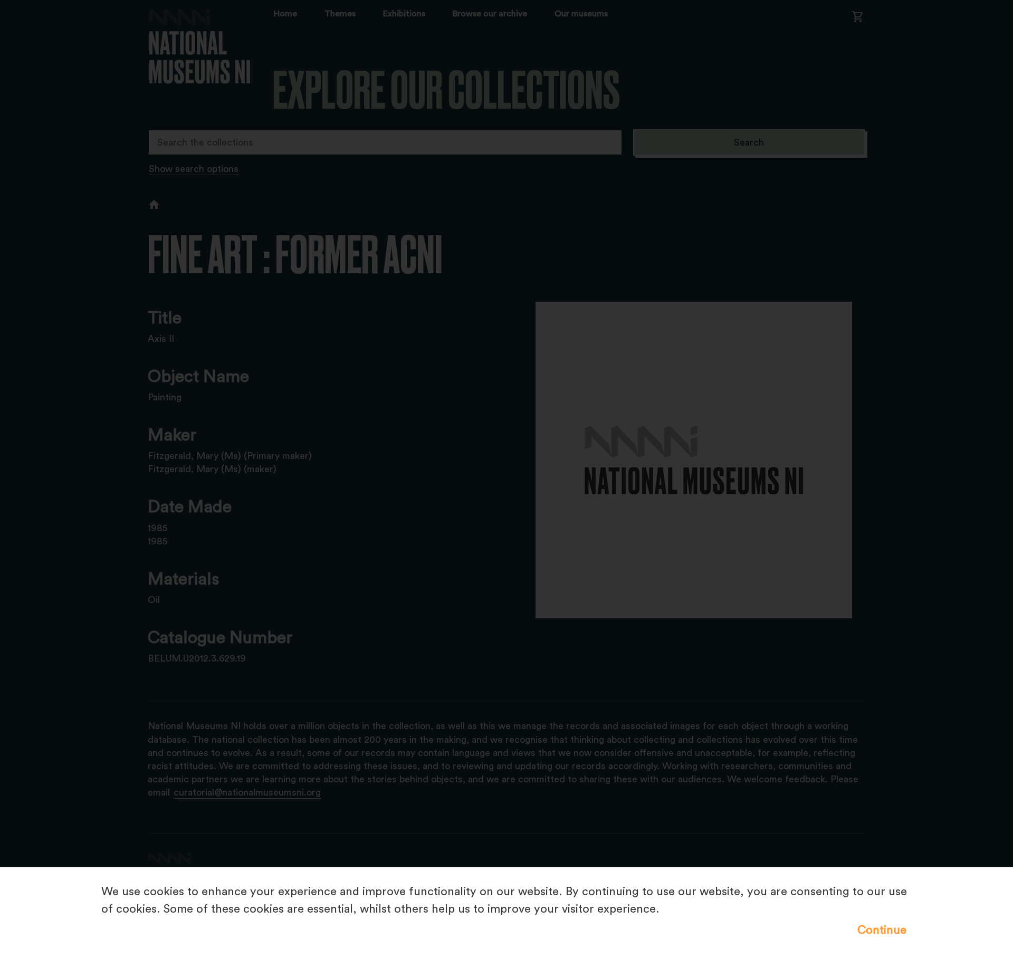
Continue (881, 930)
